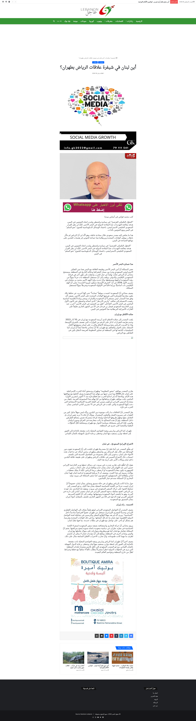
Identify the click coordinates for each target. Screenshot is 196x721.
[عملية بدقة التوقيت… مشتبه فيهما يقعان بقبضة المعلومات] (122, 658)
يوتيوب (99, 21)
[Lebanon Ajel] (98, 10)
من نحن (155, 705)
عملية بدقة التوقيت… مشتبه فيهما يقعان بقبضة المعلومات (122, 666)
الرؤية (156, 699)
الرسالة (155, 702)
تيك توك (67, 21)
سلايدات (107, 58)
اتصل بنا (155, 693)
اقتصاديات (119, 21)
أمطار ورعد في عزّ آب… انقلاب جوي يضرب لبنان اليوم (75, 666)
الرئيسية (139, 21)
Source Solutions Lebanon (84, 714)
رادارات (130, 21)
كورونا (91, 21)
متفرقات (109, 21)
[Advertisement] (98, 40)
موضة (75, 21)
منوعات (83, 21)
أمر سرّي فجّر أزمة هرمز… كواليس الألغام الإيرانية (98, 666)
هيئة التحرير (154, 696)
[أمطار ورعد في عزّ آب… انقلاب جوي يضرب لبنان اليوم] (73, 658)
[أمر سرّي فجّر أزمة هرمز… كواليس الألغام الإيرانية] (98, 658)
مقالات (95, 62)
